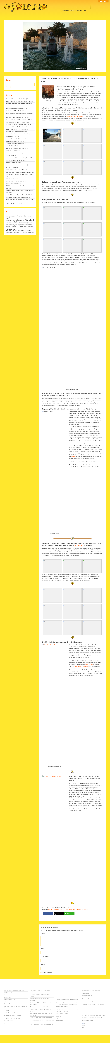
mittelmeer (16, 224)
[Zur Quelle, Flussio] (92, 213)
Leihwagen (26, 222)
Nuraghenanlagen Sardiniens (81, 666)
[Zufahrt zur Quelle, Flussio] (52, 213)
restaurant (30, 226)
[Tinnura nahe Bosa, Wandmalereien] (72, 595)
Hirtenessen (9, 222)
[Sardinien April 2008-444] (72, 167)
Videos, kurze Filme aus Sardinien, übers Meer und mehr (19, 199)
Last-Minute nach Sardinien (12, 136)
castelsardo (12, 218)
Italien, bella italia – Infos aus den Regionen (16, 131)
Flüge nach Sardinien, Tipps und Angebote (16, 122)
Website (43, 964)
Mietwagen (11, 224)
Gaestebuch (21, 220)
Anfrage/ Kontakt (8, 992)
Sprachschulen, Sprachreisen (13, 183)
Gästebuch (29, 220)
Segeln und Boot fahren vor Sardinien (15, 181)
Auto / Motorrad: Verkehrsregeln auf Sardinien (41, 1024)
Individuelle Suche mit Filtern (11, 1012)
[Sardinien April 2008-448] (52, 167)
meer (7, 224)
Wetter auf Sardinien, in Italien (13, 203)
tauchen (11, 232)
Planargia (12, 226)
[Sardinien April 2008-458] (52, 151)
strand (29, 230)
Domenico (21, 218)
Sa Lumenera (15, 228)
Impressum (6, 1010)
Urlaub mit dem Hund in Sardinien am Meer (41, 1017)
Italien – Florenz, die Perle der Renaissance (16, 129)
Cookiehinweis (7, 997)
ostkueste (8, 226)
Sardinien (10, 230)
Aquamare (14, 216)
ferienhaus (26, 218)
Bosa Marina (24, 216)
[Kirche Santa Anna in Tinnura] (54, 705)
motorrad (21, 224)
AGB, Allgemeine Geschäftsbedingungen (14, 990)
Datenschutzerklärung (9, 999)
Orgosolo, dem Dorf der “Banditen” (74, 116)
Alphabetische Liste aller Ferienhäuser (15, 1019)
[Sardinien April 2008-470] (92, 135)
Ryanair (9, 227)
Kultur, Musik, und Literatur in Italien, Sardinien (17, 134)
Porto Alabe (18, 226)
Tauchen (8, 188)
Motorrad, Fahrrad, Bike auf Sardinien (15, 141)
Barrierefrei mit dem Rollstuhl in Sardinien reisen (17, 106)
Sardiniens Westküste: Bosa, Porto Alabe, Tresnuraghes (61, 909)
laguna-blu (21, 222)
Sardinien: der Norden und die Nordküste (16, 165)
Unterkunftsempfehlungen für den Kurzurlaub (17, 197)
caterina (17, 218)
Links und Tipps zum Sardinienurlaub (15, 138)
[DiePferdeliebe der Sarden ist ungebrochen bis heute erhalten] (92, 611)
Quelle (98, 465)
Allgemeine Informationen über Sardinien (16, 99)
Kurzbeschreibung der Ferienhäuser (12, 1015)
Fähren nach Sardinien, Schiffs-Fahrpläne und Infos (18, 119)
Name (42, 948)
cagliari (8, 218)
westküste (28, 232)
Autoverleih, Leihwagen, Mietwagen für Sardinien (18, 103)
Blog (5, 995)
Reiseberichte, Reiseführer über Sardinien (16, 148)
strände (7, 232)
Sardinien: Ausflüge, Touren (12, 162)
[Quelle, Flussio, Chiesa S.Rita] (52, 245)
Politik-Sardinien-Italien (11, 146)
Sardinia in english (10, 155)
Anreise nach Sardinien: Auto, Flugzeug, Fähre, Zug (18, 101)
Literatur (31, 222)
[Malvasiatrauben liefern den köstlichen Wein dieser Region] (72, 627)
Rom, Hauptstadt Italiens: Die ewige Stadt (16, 153)
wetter (32, 232)
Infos (85, 10)
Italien (16, 222)
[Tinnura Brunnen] (92, 151)
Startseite (61, 7)
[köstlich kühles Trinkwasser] (92, 245)
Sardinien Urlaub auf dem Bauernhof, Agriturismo (18, 157)
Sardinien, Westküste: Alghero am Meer (15, 160)
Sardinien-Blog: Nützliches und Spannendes (72, 10)
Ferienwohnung (9, 220)
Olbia (25, 224)
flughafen (15, 220)
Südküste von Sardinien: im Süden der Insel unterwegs (19, 185)
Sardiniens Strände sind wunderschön (15, 169)
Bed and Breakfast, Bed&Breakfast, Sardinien (17, 108)
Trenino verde (16, 232)
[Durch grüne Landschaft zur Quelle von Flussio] (52, 229)
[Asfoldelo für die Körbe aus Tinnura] (54, 836)
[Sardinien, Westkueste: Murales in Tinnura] (52, 135)
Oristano (29, 224)
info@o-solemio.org (90, 1001)
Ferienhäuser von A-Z (85, 7)
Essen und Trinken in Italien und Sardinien (16, 117)
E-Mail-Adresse (45, 956)
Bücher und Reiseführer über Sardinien (15, 110)
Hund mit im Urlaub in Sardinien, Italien (15, 127)
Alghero (8, 216)
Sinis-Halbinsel (18, 230)
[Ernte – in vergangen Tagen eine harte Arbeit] (92, 595)
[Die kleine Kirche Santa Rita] (72, 229)
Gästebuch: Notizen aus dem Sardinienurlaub (17, 124)
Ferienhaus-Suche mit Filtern (71, 7)
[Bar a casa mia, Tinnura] (92, 566)
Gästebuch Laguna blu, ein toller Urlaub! (40, 1007)
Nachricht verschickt (9, 1020)
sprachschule (25, 230)
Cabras (29, 216)
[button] (48, 913)
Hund (13, 222)
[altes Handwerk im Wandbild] (72, 611)
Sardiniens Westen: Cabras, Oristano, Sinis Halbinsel (18, 172)
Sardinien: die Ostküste (11, 167)
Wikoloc (73, 456)
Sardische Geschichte (11, 178)
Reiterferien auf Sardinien (12, 150)
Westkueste (22, 232)
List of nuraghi (89, 664)
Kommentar (44, 933)
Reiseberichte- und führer (82, 909)
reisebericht (25, 226)
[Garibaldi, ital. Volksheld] (52, 627)
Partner (5, 1023)
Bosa (18, 216)
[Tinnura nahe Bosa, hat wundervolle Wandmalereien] (48, 91)
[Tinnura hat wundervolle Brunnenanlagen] (72, 135)
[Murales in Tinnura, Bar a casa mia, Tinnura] (72, 566)
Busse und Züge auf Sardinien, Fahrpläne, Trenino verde (19, 113)
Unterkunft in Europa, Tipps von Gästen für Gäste (18, 194)
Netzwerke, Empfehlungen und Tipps (15, 143)
